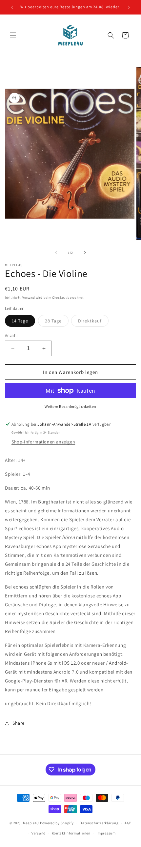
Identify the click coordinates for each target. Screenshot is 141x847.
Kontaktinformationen (71, 833)
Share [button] (18, 723)
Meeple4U (31, 823)
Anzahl (11, 335)
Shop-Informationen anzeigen (43, 442)
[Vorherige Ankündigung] (12, 7)
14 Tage (20, 321)
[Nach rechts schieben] (85, 252)
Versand (28, 297)
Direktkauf (93, 322)
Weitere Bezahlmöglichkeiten (70, 406)
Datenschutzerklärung (99, 823)
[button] (13, 35)
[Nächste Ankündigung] (129, 7)
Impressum (105, 833)
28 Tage (57, 322)
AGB (128, 823)
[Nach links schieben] (56, 252)
